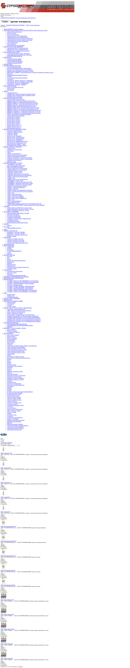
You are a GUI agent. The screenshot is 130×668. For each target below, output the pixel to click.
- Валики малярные (12, 339)
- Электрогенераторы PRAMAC (15, 61)
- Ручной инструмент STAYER (14, 393)
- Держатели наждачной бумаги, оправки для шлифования (22, 345)
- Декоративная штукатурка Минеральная (17, 37)
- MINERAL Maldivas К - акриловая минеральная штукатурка (22, 103)
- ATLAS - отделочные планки (14, 285)
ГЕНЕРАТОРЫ (7, 57)
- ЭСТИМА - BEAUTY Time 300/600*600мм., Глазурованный (22, 280)
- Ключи (9, 363)
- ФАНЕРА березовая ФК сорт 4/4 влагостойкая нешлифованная (23, 317)
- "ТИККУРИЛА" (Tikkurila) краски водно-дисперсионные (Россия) (24, 203)
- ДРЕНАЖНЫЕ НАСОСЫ (14, 228)
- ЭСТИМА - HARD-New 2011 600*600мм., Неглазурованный (23, 282)
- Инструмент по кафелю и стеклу (15, 356)
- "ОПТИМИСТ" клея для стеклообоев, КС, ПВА (19, 182)
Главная (3, 17)
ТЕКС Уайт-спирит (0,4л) (7, 599)
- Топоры (9, 413)
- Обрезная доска (11, 266)
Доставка (17, 17)
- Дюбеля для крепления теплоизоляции (17, 155)
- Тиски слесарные (11, 412)
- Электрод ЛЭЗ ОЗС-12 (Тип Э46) (15, 241)
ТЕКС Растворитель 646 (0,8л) (8, 541)
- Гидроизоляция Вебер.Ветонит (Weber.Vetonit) (19, 68)
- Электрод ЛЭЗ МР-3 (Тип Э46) (15, 239)
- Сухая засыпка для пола (13, 332)
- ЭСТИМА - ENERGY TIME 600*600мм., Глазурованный (22, 290)
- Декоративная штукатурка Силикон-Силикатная (19, 40)
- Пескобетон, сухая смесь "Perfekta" (16, 232)
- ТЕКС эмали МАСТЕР (13, 202)
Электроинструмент (9, 244)
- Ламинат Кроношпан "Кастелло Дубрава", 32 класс (20, 209)
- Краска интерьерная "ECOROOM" (16, 165)
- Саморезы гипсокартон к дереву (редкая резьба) (19, 157)
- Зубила (9, 355)
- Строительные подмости (13, 221)
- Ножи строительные (12, 374)
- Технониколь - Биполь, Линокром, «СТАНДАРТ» (20, 82)
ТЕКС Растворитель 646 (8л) (8, 585)
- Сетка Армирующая (12, 42)
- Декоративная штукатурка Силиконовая (17, 41)
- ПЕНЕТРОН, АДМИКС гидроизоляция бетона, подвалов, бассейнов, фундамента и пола (30, 72)
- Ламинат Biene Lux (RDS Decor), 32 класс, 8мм (19, 207)
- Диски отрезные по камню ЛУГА (15, 351)
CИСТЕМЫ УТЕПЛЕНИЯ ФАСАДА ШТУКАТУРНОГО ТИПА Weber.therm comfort (25, 30)
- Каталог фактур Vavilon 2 (13, 118)
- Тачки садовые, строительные (15, 409)
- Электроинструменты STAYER (15, 428)
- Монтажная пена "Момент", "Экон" (16, 144)
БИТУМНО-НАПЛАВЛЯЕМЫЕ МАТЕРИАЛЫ (16, 276)
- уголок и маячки (11, 306)
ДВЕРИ (6, 91)
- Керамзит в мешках (12, 331)
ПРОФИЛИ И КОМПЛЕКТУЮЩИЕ (13, 301)
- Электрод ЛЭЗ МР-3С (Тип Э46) (15, 240)
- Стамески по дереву (12, 404)
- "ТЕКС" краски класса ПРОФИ (15, 197)
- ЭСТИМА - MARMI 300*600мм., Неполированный (20, 283)
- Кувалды (9, 368)
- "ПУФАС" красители (12, 188)
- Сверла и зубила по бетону (14, 397)
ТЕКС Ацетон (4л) (5, 497)
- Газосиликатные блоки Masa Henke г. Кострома (19, 54)
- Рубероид (9, 76)
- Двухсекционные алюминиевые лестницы (18, 213)
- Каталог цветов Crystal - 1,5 (14, 125)
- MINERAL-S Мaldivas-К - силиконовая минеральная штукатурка (24, 113)
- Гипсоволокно (11, 88)
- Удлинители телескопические (14, 417)
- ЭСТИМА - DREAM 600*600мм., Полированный (20, 289)
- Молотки (9, 372)
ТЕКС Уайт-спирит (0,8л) (7, 614)
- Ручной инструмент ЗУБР (14, 394)
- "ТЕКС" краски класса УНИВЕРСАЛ (17, 198)
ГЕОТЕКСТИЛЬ (8, 64)
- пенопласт (10, 274)
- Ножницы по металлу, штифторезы (16, 375)
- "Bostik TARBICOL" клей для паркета (17, 169)
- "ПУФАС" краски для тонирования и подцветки (19, 190)
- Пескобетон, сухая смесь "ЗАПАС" (16, 233)
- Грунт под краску (11, 33)
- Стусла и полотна (11, 408)
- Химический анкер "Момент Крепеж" (17, 145)
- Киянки (9, 362)
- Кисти (9, 360)
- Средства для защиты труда (14, 402)
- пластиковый (10, 303)
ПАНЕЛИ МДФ (8, 299)
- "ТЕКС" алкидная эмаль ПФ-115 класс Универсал (20, 191)
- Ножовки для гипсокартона (14, 377)
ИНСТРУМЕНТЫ (8, 333)
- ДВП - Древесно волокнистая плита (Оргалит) (19, 310)
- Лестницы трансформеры (13, 216)
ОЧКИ (5, 229)
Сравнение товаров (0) (6, 442)
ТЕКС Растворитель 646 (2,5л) (8, 555)
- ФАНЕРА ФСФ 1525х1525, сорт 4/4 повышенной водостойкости (24, 320)
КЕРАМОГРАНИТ (8, 279)
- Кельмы (9, 359)
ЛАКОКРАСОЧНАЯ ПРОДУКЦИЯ (15, 25)
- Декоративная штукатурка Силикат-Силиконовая (20, 38)
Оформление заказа (25, 17)
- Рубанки (9, 389)
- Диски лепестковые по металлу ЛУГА (17, 349)
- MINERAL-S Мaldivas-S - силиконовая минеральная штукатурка (23, 111)
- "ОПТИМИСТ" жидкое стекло (15, 180)
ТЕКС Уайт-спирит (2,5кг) (7, 629)
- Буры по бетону (11, 336)
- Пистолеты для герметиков (14, 383)
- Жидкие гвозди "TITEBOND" (15, 140)
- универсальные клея (12, 297)
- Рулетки (9, 390)
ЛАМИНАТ (7, 206)
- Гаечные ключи (11, 341)
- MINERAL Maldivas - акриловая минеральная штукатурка (22, 102)
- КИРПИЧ (9, 326)
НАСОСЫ (6, 226)
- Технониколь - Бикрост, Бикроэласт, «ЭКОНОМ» (20, 80)
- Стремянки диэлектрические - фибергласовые (19, 218)
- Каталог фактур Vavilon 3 (13, 119)
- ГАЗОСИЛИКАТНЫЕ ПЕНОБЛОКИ (17, 324)
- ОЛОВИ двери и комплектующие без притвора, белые (21, 94)
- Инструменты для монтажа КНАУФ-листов (18, 358)
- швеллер (9, 253)
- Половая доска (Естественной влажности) (18, 267)
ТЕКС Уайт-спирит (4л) (7, 643)
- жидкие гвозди (11, 294)
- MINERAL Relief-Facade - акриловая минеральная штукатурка (23, 107)
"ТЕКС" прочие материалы (33, 25)
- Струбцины (10, 406)
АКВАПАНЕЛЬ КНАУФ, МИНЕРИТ (13, 46)
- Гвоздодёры (10, 343)
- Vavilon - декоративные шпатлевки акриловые (19, 114)
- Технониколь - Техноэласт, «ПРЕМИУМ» (18, 83)
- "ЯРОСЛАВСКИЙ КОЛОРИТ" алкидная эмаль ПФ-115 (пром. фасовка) (26, 205)
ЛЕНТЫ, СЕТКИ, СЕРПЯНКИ (12, 298)
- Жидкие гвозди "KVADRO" (14, 136)
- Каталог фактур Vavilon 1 (13, 117)
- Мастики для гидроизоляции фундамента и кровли (20, 71)
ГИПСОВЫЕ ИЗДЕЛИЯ (10, 86)
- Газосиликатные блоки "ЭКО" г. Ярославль (18, 53)
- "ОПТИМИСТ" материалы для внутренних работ (20, 183)
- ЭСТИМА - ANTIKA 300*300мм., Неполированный (20, 286)
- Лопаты (9, 370)
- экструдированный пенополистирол (16, 275)
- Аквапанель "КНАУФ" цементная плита (17, 48)
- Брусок (9, 259)
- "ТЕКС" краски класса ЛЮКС (15, 195)
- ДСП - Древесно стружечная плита (16, 312)
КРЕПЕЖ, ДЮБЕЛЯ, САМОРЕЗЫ (13, 146)
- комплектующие (11, 302)
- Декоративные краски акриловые (15, 115)
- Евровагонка (10, 262)
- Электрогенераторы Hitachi (14, 60)
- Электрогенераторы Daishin (14, 59)
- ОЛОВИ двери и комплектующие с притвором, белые (21, 95)
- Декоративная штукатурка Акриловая (17, 36)
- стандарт (9, 305)
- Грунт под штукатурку (13, 34)
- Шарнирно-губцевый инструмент (16, 420)
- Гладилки (9, 344)
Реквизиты (12, 17)
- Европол (9, 263)
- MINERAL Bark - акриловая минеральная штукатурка (21, 100)
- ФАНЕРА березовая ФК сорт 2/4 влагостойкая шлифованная (22, 316)
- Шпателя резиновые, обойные (15, 424)
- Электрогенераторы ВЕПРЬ (14, 63)
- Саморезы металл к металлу (14, 160)
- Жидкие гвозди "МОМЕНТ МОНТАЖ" (17, 141)
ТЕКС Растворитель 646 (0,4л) (8, 526)
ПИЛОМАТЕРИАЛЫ (9, 255)
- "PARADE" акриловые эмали (14, 171)
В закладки (3, 458)
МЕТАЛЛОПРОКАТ (9, 245)
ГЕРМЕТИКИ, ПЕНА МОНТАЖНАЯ (13, 278)
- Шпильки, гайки (11, 161)
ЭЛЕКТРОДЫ (7, 237)
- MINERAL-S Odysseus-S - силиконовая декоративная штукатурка (24, 110)
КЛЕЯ (5, 293)
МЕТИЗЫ (6, 224)
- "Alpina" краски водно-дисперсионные (17, 168)
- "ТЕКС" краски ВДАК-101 (14, 194)
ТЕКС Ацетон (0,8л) (6, 467)
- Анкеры (9, 225)
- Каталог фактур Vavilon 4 (13, 121)
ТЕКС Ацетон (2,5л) (6, 482)
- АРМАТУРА (10, 247)
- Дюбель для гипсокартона (14, 153)
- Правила (9, 387)
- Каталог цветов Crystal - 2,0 (14, 126)
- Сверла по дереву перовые (14, 398)
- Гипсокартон (10, 90)
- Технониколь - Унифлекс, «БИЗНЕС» (17, 84)
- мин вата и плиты (11, 272)
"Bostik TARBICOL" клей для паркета (13, 29)
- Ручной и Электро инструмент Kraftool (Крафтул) (20, 391)
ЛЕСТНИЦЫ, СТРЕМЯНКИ (11, 211)
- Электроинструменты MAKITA (15, 427)
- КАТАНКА (10, 249)
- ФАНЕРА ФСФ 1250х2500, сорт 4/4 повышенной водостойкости (24, 318)
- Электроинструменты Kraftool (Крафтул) (17, 425)
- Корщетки (9, 367)
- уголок (9, 252)
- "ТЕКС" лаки (10, 199)
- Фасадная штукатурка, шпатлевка (16, 45)
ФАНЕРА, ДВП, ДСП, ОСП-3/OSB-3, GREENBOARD (18, 308)
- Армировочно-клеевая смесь (14, 31)
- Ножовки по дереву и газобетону (15, 378)
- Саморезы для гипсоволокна (14, 149)
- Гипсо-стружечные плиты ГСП (15, 87)
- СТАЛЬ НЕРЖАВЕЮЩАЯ (14, 251)
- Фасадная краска (11, 44)
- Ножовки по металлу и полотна (15, 379)
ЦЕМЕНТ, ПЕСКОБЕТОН (10, 230)
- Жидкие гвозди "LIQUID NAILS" (16, 137)
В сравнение (4, 460)
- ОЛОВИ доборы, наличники (14, 96)
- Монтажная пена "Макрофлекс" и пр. (17, 142)
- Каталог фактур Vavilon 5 (13, 122)
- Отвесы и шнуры (11, 382)
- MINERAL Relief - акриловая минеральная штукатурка (21, 106)
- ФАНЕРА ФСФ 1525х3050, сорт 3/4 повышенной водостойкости (24, 321)
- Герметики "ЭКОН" (12, 134)
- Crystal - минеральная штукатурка (16, 99)
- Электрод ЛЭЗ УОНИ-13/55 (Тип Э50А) (17, 243)
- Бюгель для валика (12, 337)
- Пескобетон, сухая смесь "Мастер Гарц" (17, 234)
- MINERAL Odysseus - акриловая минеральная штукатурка (22, 105)
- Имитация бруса (11, 264)
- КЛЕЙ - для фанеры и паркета (15, 313)
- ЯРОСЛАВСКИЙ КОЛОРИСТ (15, 167)
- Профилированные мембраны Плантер (17, 75)
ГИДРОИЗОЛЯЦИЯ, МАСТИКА (12, 65)
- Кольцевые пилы (11, 364)
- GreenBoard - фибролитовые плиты (16, 309)
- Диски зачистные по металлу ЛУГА (16, 348)
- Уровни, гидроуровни (13, 418)
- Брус (8, 257)
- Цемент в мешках (11, 236)
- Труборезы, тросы (11, 414)
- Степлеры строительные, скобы (15, 405)
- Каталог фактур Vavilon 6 (13, 123)
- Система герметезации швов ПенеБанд (17, 77)
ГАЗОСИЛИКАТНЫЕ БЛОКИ (12, 52)
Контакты (33, 17)
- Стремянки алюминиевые (14, 217)
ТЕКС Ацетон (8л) (5, 511)
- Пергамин (9, 73)
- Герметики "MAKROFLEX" (14, 130)
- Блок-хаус (9, 256)
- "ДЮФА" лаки (11, 178)
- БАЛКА (9, 248)
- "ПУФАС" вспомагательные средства (17, 186)
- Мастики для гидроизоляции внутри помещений (19, 69)
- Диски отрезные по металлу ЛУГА (16, 352)
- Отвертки (9, 381)
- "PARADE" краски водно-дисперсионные (18, 174)
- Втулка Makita (11, 340)
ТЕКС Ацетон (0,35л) (6, 453)
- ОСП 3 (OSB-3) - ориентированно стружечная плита (20, 314)
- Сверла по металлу (12, 401)
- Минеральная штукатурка (14, 128)
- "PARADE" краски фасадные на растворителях (19, 175)
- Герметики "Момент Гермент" (15, 132)
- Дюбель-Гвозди (11, 148)
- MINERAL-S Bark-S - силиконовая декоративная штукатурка (23, 109)
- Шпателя (9, 423)
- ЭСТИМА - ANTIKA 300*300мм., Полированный (20, 287)
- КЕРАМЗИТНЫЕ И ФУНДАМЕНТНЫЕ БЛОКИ (20, 325)
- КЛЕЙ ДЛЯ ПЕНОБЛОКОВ (14, 56)
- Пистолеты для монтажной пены (15, 385)
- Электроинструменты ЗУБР (14, 429)
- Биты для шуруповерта (13, 335)
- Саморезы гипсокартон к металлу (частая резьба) (19, 159)
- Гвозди (9, 152)
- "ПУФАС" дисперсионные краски (16, 187)
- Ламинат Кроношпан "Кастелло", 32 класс (18, 210)
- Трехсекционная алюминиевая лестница (17, 222)
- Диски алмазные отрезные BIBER (16, 347)
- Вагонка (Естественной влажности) (16, 260)
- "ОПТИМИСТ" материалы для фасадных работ (19, 184)
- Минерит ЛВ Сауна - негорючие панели (17, 49)
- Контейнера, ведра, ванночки (14, 366)
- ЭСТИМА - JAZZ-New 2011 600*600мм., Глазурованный (22, 291)
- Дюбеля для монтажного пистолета (16, 156)
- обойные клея (10, 295)
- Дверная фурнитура (12, 92)
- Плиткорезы (10, 386)
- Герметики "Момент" (12, 133)
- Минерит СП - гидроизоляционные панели (18, 50)
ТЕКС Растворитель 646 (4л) (8, 570)
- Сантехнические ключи (13, 395)
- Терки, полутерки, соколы (14, 410)
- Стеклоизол (10, 79)
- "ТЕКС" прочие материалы (14, 201)
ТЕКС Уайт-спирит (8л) (7, 658)
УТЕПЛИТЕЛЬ (8, 270)
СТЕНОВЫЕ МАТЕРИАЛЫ (11, 322)
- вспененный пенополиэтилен (15, 271)
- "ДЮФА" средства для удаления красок (17, 179)
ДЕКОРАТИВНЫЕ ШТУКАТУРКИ (13, 98)
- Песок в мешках (11, 329)
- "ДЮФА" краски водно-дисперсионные (17, 176)
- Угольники (10, 416)
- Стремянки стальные (12, 220)
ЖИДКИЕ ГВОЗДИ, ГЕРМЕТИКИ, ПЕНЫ (15, 129)
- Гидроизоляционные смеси (14, 67)
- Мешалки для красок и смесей (15, 371)
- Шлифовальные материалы (14, 421)
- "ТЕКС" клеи (10, 192)
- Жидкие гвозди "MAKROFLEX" (15, 138)
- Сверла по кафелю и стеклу (14, 400)
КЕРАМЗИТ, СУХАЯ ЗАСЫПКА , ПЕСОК (15, 328)
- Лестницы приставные (13, 214)
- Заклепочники (11, 354)
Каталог (7, 17)
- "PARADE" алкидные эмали (14, 172)
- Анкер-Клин (10, 151)
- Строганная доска (11, 268)
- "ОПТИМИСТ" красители (14, 164)
